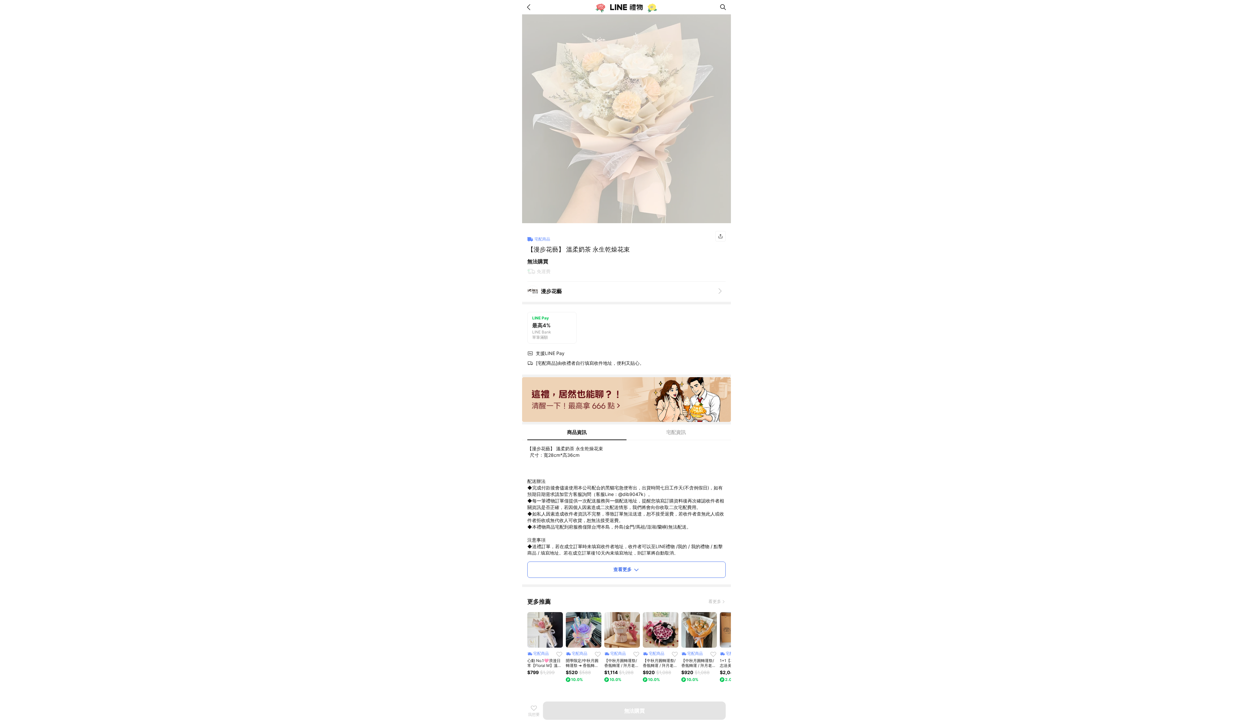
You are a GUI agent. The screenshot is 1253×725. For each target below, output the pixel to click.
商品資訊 (577, 432)
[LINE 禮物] (626, 7)
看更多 (714, 601)
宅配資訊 (676, 432)
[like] (559, 654)
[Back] (529, 7)
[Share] (720, 236)
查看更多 (622, 569)
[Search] (723, 7)
